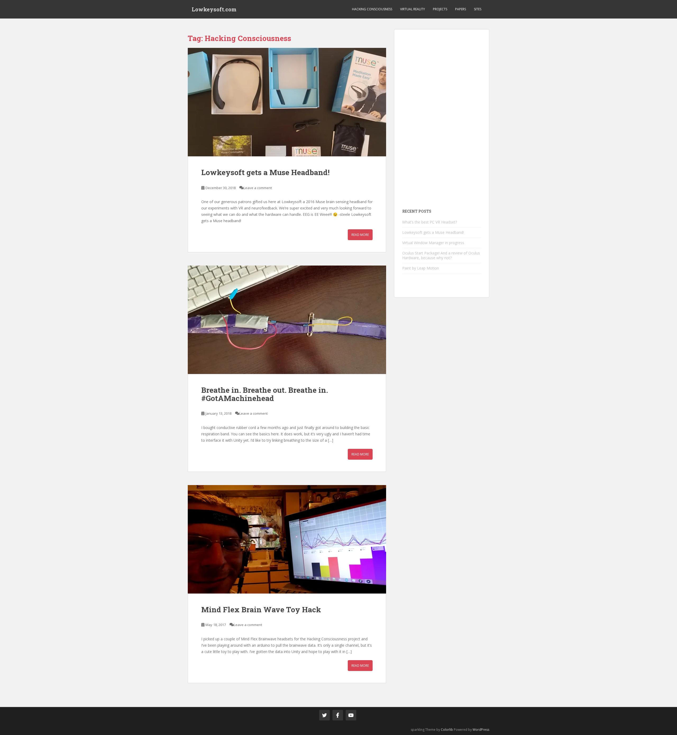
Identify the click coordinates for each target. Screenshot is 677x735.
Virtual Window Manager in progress (433, 242)
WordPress (481, 729)
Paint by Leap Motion (420, 268)
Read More (360, 234)
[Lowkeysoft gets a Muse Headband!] (287, 102)
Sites (477, 9)
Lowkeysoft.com (214, 9)
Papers (460, 9)
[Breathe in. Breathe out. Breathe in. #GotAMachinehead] (287, 320)
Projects (440, 9)
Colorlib (447, 729)
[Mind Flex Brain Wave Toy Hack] (287, 539)
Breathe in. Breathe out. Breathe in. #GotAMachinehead (264, 394)
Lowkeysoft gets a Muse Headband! (265, 172)
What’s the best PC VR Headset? (429, 222)
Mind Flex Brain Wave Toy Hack (261, 609)
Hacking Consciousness (372, 9)
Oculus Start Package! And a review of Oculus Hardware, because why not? (441, 255)
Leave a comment (258, 187)
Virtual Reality (412, 9)
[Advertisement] (441, 116)
